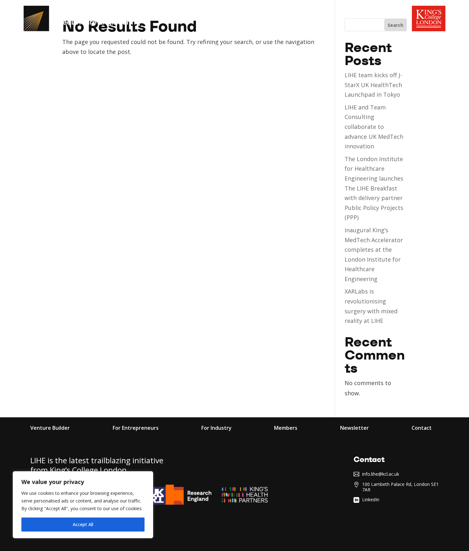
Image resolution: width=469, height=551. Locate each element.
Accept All (83, 524)
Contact (422, 428)
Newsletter (354, 428)
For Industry (214, 47)
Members (262, 47)
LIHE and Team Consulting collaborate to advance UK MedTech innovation (374, 126)
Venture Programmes (65, 47)
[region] (83, 504)
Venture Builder (50, 428)
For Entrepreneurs (151, 47)
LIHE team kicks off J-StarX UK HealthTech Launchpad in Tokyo (373, 84)
